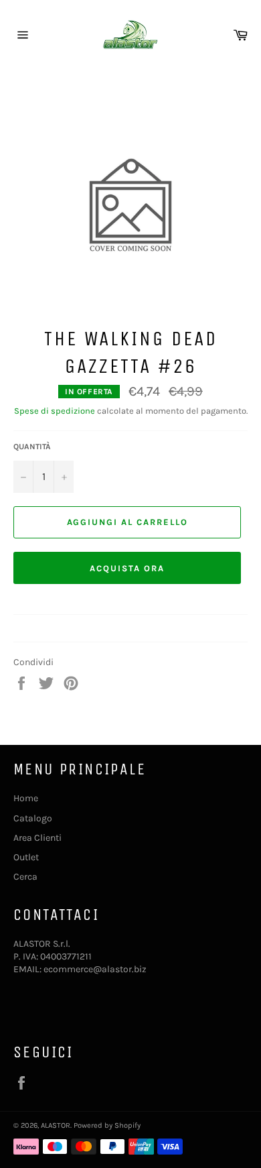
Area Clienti (37, 837)
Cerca (25, 876)
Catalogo (32, 818)
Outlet (26, 857)
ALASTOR (55, 1125)
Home (25, 798)
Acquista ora (127, 568)
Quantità (32, 446)
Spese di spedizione (54, 411)
